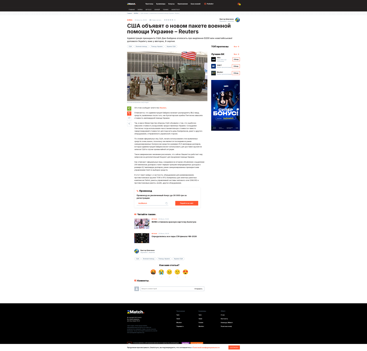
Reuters (163, 108)
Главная (132, 9)
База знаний (195, 4)
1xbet (178, 319)
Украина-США (171, 46)
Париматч (180, 326)
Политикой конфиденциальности (206, 347)
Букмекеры (160, 4)
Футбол (148, 9)
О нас (223, 315)
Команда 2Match (227, 322)
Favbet (201, 322)
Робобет (210, 4)
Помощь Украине (157, 46)
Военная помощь (141, 46)
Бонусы (171, 4)
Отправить (198, 289)
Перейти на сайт (186, 203)
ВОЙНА (140, 9)
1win (177, 315)
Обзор (236, 59)
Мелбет (179, 322)
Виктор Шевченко (227, 19)
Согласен (234, 347)
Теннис (165, 9)
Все (235, 47)
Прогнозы (149, 4)
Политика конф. (226, 326)
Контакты (224, 319)
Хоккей (157, 9)
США (130, 46)
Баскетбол (176, 9)
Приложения (183, 4)
